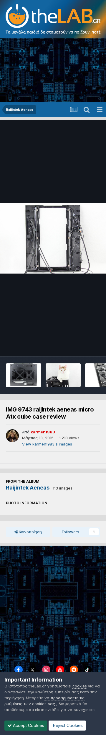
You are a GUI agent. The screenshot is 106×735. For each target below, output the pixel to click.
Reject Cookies (67, 725)
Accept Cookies (28, 725)
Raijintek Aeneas (27, 487)
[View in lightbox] (53, 238)
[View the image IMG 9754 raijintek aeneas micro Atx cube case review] (23, 375)
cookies (79, 686)
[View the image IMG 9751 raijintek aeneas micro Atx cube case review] (63, 375)
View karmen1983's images (47, 444)
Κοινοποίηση (30, 531)
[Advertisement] (53, 70)
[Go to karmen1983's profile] (12, 435)
